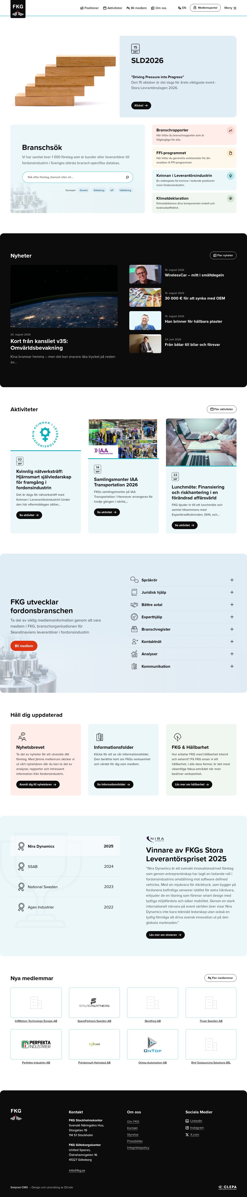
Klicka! (139, 105)
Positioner (91, 8)
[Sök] (127, 177)
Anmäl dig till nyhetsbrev (36, 784)
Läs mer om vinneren (163, 935)
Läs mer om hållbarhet (190, 784)
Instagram (197, 1127)
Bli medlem (139, 8)
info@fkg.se (77, 1170)
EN (183, 7)
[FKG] (17, 9)
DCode (68, 1187)
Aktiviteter (114, 8)
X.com (194, 1134)
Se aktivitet (27, 515)
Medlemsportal (207, 8)
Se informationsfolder (111, 784)
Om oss (161, 8)
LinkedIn (196, 1120)
